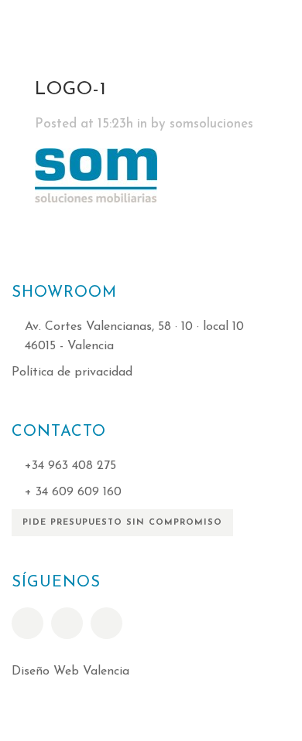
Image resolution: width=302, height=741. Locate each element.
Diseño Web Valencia (70, 671)
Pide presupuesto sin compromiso (122, 522)
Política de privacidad (72, 372)
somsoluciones (211, 124)
